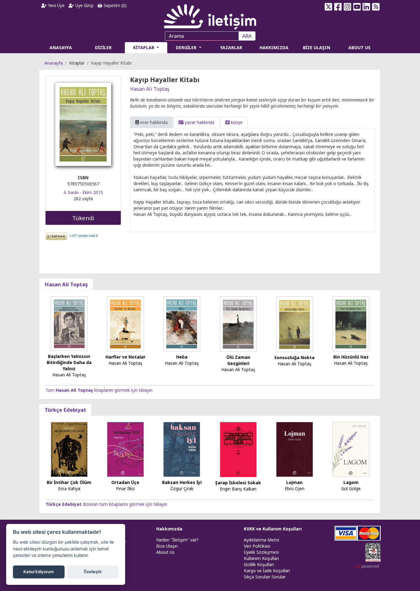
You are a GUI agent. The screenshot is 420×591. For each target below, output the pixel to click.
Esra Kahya (69, 488)
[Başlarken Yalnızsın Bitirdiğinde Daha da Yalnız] (69, 323)
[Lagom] (350, 449)
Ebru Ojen (294, 488)
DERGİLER (187, 47)
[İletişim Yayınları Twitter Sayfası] (328, 7)
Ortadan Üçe (125, 482)
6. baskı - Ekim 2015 (83, 192)
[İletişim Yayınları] (210, 15)
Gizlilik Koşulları (259, 564)
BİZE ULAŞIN (316, 47)
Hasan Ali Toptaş (149, 88)
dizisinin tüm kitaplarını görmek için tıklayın (106, 504)
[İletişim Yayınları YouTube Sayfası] (357, 7)
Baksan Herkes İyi (182, 482)
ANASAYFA (61, 47)
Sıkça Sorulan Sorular (265, 577)
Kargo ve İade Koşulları (267, 570)
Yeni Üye (56, 5)
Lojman (294, 482)
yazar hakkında (199, 122)
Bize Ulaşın (167, 546)
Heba (182, 357)
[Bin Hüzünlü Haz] (350, 323)
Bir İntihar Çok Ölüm (69, 482)
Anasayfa (53, 63)
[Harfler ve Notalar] (125, 323)
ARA (247, 36)
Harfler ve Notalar (125, 357)
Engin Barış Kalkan (238, 489)
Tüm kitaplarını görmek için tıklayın (99, 390)
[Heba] (181, 323)
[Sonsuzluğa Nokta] (294, 324)
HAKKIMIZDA (274, 47)
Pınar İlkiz (125, 488)
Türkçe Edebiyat (65, 409)
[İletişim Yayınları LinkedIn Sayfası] (366, 7)
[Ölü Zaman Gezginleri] (238, 323)
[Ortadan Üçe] (125, 449)
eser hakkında (153, 122)
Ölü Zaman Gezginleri (238, 360)
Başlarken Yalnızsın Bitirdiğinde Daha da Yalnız (69, 362)
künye (236, 122)
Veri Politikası (257, 546)
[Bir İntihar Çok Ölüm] (69, 449)
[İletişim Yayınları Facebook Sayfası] (338, 7)
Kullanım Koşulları (261, 558)
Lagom (351, 482)
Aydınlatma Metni (261, 540)
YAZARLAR (231, 47)
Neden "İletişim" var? (177, 540)
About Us (165, 552)
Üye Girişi (83, 5)
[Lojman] (294, 449)
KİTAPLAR (144, 47)
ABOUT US (359, 47)
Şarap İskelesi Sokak (238, 483)
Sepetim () (114, 5)
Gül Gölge (351, 488)
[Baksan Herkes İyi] (181, 449)
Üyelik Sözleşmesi (261, 552)
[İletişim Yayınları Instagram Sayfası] (347, 7)
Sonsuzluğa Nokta (294, 357)
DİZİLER (103, 47)
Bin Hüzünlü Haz (351, 357)
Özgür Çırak (181, 488)
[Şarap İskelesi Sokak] (238, 449)
